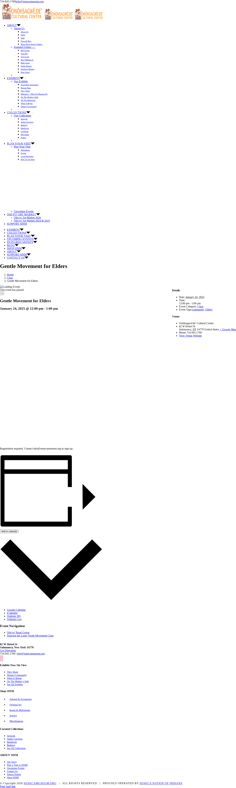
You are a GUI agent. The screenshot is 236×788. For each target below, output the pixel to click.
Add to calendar (9, 531)
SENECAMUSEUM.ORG (40, 783)
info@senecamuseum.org (30, 1)
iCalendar (12, 612)
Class (200, 306)
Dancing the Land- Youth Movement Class (30, 635)
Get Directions (8, 650)
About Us (19, 28)
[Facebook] (1, 658)
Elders (208, 309)
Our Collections (22, 115)
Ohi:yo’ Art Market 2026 (27, 217)
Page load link (8, 786)
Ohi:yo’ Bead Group (18, 632)
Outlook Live (14, 619)
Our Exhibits (21, 81)
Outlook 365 (14, 616)
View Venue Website (190, 335)
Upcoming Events (24, 211)
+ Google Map (228, 329)
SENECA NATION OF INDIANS (161, 783)
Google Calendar (16, 609)
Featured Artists (25, 47)
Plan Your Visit (22, 146)
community (198, 309)
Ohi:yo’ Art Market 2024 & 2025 (32, 220)
